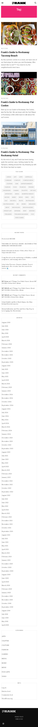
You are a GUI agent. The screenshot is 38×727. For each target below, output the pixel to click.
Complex (17, 180)
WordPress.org (7, 698)
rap (6, 200)
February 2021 (7, 557)
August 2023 (6, 452)
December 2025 (7, 351)
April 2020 (5, 582)
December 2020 (7, 564)
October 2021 (6, 528)
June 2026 (5, 330)
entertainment (26, 183)
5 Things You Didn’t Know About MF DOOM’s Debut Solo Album (19, 282)
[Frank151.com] (19, 3)
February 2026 (7, 344)
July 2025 (5, 369)
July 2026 (5, 326)
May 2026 (5, 333)
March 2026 (6, 340)
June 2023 (5, 459)
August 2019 (6, 611)
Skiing (24, 204)
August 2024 (6, 409)
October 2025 (6, 358)
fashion (7, 187)
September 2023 (7, 448)
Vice (32, 214)
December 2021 (7, 520)
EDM (16, 183)
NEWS (4, 667)
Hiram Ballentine (7, 309)
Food (15, 187)
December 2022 (7, 481)
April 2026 (5, 337)
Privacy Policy (19, 717)
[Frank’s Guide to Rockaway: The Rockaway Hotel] (19, 133)
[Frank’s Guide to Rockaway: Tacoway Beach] (19, 33)
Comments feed (7, 695)
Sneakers (32, 204)
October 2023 (6, 445)
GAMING (5, 654)
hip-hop (33, 190)
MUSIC (4, 663)
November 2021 (7, 524)
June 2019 (5, 618)
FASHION (5, 650)
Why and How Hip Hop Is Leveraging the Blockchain (18, 310)
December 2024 (7, 394)
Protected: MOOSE (8, 239)
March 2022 (6, 513)
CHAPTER (5, 641)
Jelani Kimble (6, 302)
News (20, 197)
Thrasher (8, 214)
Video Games (19, 217)
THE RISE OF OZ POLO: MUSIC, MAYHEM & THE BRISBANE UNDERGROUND (19, 245)
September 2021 (7, 531)
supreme (17, 211)
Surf (24, 211)
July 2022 (5, 499)
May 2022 (5, 506)
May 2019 (5, 621)
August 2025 (6, 366)
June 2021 (5, 542)
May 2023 (5, 463)
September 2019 (7, 607)
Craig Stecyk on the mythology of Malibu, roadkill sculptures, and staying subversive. (19, 258)
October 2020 (6, 567)
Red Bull (13, 200)
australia (28, 177)
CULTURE (5, 645)
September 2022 (7, 492)
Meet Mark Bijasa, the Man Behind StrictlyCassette (17, 303)
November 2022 (7, 484)
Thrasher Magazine (21, 214)
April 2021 (5, 549)
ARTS (3, 636)
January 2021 (6, 560)
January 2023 (6, 477)
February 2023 (7, 474)
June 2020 (5, 578)
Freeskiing (7, 190)
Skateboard (30, 200)
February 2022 (7, 517)
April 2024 (5, 423)
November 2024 (7, 398)
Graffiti (24, 190)
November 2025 (7, 355)
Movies (7, 197)
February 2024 (7, 430)
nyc (32, 197)
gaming (16, 190)
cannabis (8, 180)
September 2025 (7, 362)
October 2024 (6, 402)
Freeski (31, 187)
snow (7, 207)
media (17, 194)
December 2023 (7, 438)
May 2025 (5, 376)
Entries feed (6, 691)
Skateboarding (8, 204)
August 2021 (6, 535)
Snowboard (16, 207)
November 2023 (7, 441)
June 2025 (5, 373)
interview (8, 194)
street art (8, 211)
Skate (21, 200)
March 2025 (6, 384)
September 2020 (7, 571)
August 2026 (6, 322)
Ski (18, 204)
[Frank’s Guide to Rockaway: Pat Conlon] (19, 83)
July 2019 (5, 614)
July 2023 (5, 456)
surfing (32, 211)
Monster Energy (28, 194)
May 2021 (5, 546)
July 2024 (5, 412)
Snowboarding (28, 207)
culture (9, 183)
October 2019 (6, 603)
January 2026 (6, 348)
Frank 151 (23, 187)
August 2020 (6, 575)
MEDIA (4, 659)
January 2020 (6, 593)
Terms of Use (19, 719)
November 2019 (7, 600)
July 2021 (5, 539)
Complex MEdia (28, 180)
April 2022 (5, 510)
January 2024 (6, 434)
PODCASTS (6, 672)
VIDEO (4, 676)
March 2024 (6, 427)
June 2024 (5, 416)
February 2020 (7, 589)
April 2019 (5, 625)
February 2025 (7, 387)
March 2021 (6, 553)
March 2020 (6, 585)
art (15, 177)
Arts (20, 177)
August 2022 (6, 495)
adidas (9, 177)
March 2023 (6, 470)
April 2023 (5, 466)
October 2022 (6, 488)
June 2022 (5, 502)
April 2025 (5, 380)
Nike (26, 197)
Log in (4, 688)
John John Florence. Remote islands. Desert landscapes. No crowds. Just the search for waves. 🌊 (17, 266)
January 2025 (6, 391)
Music (14, 197)
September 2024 (7, 405)
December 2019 (7, 596)
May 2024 (5, 420)
